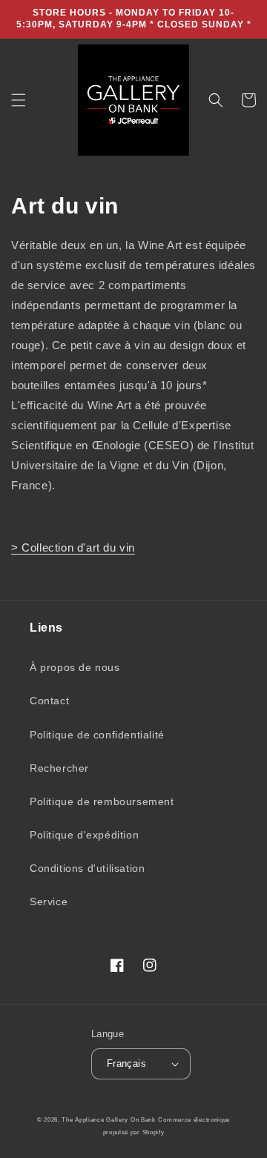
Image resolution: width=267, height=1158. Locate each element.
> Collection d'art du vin (73, 547)
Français (126, 1063)
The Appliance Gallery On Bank (108, 1119)
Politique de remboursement (102, 801)
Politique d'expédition (84, 835)
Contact (49, 701)
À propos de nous (75, 667)
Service (48, 901)
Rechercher (59, 768)
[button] (18, 100)
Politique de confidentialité (97, 735)
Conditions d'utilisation (87, 868)
